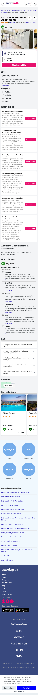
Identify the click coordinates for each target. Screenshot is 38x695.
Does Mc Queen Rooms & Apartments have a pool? (17, 345)
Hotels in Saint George (9, 545)
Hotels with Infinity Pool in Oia (12, 501)
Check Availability (19, 65)
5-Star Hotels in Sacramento (11, 514)
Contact (4, 591)
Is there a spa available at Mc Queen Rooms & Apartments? (15, 352)
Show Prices (30, 118)
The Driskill (5, 556)
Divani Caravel (9, 413)
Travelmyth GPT (7, 594)
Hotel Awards (7, 583)
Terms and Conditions (27, 694)
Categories (6, 580)
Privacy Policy (17, 694)
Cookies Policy (9, 694)
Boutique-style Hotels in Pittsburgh (13, 537)
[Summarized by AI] (13, 77)
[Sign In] (35, 4)
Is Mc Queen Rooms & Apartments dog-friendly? (16, 358)
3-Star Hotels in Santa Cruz (10, 541)
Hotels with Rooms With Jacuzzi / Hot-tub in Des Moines (18, 519)
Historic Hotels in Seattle (10, 505)
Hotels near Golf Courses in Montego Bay (15, 528)
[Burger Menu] (3, 4)
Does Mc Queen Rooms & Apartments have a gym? (17, 372)
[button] (19, 59)
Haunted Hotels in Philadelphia (12, 524)
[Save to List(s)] (29, 18)
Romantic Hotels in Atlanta (10, 497)
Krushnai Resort (7, 560)
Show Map (8, 385)
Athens (12, 23)
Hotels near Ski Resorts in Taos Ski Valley (15, 492)
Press (4, 577)
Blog (3, 586)
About (4, 574)
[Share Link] (35, 18)
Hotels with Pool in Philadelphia (12, 509)
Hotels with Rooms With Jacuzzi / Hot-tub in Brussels (16, 551)
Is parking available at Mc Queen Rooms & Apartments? (17, 365)
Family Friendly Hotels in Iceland (12, 533)
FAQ (3, 588)
